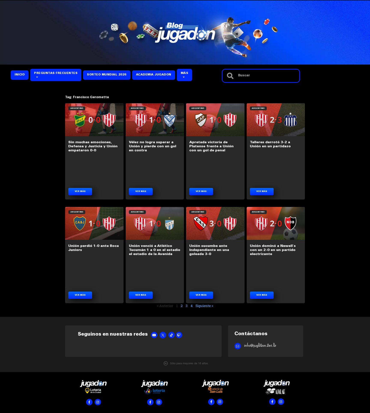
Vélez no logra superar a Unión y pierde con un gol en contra (152, 146)
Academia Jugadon (153, 75)
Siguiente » (204, 305)
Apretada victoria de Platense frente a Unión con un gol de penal (211, 146)
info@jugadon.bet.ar (260, 346)
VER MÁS (80, 191)
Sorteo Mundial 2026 (107, 75)
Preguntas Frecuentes (56, 73)
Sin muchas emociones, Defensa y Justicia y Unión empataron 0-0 (93, 146)
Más (184, 73)
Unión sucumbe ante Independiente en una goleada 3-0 (209, 250)
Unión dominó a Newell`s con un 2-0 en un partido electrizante (273, 250)
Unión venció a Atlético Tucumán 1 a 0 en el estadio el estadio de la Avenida (154, 250)
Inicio (20, 75)
